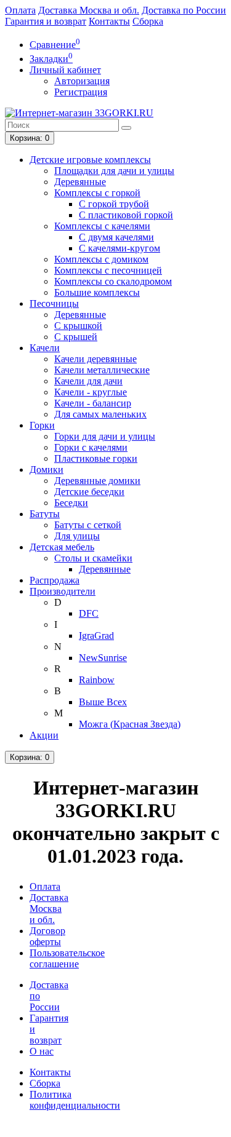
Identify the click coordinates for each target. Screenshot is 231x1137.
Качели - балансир (92, 403)
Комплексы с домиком (101, 259)
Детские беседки (89, 491)
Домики (46, 469)
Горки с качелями (91, 447)
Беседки (71, 502)
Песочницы (54, 303)
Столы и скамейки (93, 558)
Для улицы (77, 536)
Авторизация (82, 81)
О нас (42, 1051)
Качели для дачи (88, 381)
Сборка (147, 21)
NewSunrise (103, 657)
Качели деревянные (95, 359)
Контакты (109, 21)
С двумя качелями (116, 237)
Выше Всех (103, 702)
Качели (45, 348)
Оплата (20, 10)
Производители (62, 591)
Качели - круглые (90, 392)
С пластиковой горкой (126, 215)
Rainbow (97, 680)
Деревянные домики (97, 480)
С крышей (75, 336)
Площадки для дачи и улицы (114, 170)
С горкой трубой (114, 204)
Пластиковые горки (95, 458)
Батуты (45, 514)
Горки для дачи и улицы (104, 436)
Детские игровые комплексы (90, 159)
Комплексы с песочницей (108, 270)
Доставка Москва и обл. (88, 10)
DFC (89, 613)
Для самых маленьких (100, 414)
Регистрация (80, 92)
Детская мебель (62, 547)
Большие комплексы (97, 292)
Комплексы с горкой (97, 193)
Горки (42, 425)
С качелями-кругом (119, 248)
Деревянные (80, 181)
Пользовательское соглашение (67, 958)
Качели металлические (102, 370)
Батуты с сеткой (87, 525)
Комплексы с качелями (102, 226)
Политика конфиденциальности (75, 1100)
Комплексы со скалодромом (113, 281)
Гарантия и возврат (45, 21)
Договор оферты (47, 936)
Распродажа (54, 580)
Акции (44, 735)
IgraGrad (96, 635)
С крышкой (78, 325)
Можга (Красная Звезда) (129, 724)
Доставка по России (184, 10)
